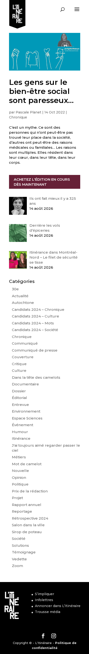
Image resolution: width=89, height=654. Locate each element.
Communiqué (25, 343)
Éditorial (19, 397)
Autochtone (23, 302)
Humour (20, 431)
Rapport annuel (26, 504)
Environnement (26, 411)
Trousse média (47, 612)
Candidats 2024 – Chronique (38, 309)
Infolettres (44, 600)
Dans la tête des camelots (36, 377)
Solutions (20, 545)
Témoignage (24, 552)
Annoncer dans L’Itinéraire (57, 606)
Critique (19, 364)
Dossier (19, 391)
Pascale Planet (28, 112)
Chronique (18, 117)
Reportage (22, 511)
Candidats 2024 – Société (35, 329)
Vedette (19, 559)
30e (15, 289)
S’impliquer (44, 594)
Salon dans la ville (28, 525)
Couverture (22, 357)
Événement (22, 425)
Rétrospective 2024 (30, 518)
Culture (19, 370)
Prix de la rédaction (30, 491)
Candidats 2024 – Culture (35, 316)
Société (18, 538)
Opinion (19, 477)
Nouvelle (20, 470)
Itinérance (21, 438)
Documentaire (25, 384)
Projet (17, 498)
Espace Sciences (27, 418)
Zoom (17, 565)
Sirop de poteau (27, 532)
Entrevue (20, 404)
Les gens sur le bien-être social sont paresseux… (41, 91)
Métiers (19, 457)
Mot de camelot (27, 464)
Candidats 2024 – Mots (33, 323)
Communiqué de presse (34, 350)
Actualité (20, 296)
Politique (20, 484)
